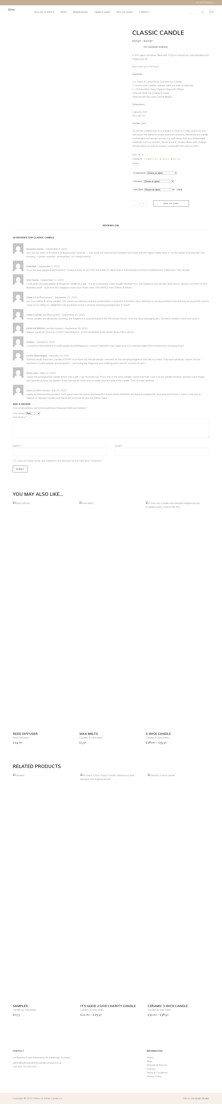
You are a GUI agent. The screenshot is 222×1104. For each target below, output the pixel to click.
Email (118, 994)
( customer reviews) (155, 46)
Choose (137, 181)
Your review (20, 965)
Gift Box (138, 189)
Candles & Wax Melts (162, 159)
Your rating (19, 961)
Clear (179, 189)
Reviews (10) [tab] (111, 774)
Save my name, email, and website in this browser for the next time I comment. (60, 1009)
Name (17, 994)
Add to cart (171, 203)
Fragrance (139, 172)
